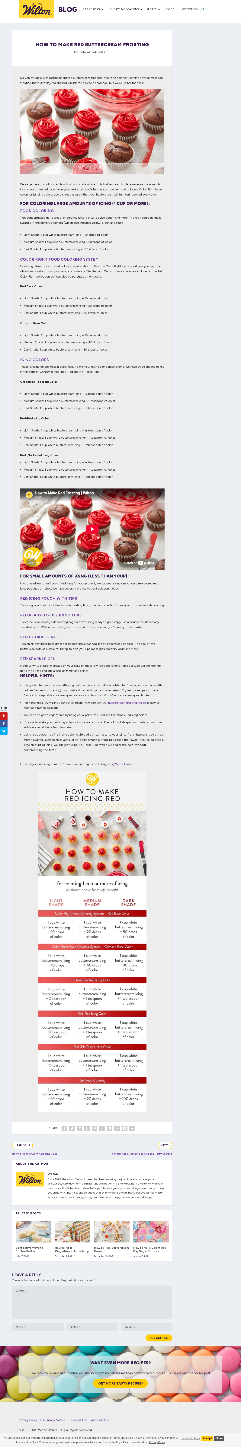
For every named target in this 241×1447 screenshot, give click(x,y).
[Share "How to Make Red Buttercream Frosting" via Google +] (79, 1128)
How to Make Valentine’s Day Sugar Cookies (150, 1249)
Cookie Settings (190, 1438)
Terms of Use (78, 1420)
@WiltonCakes (122, 764)
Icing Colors (34, 360)
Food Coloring (37, 210)
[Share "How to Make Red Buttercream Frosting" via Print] (132, 1128)
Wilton (91, 52)
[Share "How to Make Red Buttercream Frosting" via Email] (124, 1128)
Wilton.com (190, 9)
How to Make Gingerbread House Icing (72, 1249)
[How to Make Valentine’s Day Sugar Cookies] (151, 1231)
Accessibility (99, 1420)
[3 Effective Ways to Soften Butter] (33, 1231)
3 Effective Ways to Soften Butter (29, 1249)
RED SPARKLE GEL (37, 659)
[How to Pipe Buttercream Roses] (112, 1231)
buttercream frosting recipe (127, 702)
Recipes (152, 9)
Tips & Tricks (91, 9)
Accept (207, 1438)
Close (219, 1438)
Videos (169, 9)
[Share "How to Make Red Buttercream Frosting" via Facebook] (64, 1128)
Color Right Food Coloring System (59, 259)
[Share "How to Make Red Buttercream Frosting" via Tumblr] (87, 1128)
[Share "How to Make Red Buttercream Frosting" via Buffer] (109, 1128)
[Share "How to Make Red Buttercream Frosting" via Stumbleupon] (117, 1128)
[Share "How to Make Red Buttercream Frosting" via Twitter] (72, 1128)
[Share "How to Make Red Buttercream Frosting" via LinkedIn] (102, 1128)
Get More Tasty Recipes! (120, 1383)
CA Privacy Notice (52, 1420)
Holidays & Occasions (123, 9)
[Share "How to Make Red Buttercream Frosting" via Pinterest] (94, 1128)
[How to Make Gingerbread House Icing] (72, 1231)
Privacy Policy (28, 1420)
